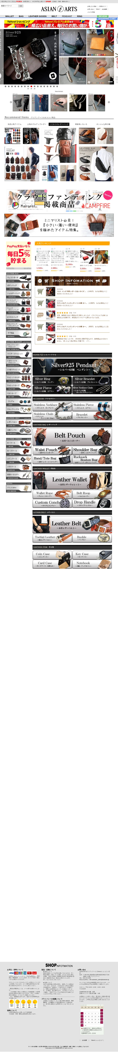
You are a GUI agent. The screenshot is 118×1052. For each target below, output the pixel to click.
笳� (5, 86)
